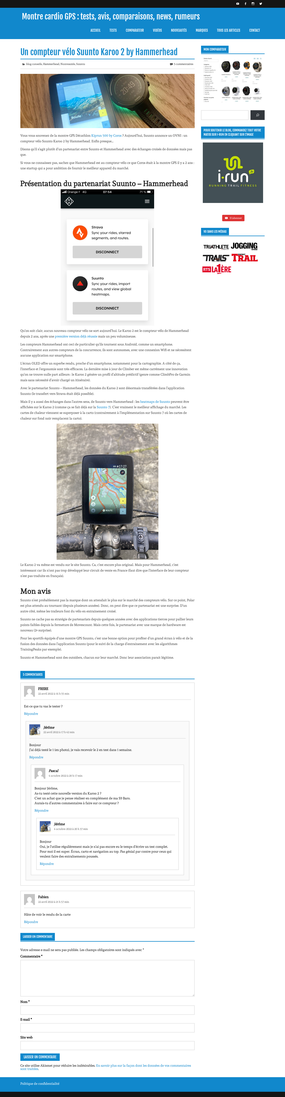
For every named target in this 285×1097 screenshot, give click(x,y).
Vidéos (157, 30)
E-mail (26, 1019)
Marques (202, 30)
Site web (26, 1037)
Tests (113, 30)
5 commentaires (183, 64)
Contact (254, 30)
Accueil (95, 30)
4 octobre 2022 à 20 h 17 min (66, 775)
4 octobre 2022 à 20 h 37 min (71, 828)
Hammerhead (51, 64)
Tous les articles (228, 30)
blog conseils (34, 64)
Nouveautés (179, 30)
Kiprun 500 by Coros (106, 135)
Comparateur (135, 30)
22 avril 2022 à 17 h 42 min (59, 732)
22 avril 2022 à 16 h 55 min (53, 693)
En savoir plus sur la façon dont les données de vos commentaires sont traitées (105, 1067)
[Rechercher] (257, 115)
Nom (25, 1001)
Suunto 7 (103, 407)
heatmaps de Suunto (155, 402)
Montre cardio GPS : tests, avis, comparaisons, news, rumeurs (111, 16)
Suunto (80, 64)
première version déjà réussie (76, 336)
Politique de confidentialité (39, 1084)
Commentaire (31, 956)
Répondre (31, 714)
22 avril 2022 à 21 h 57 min (53, 901)
